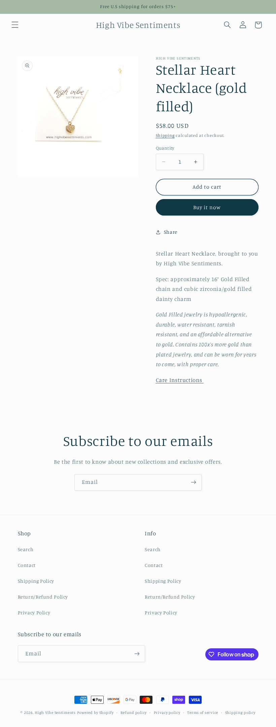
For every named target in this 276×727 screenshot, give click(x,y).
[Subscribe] (193, 482)
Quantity (165, 148)
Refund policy (133, 712)
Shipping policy (240, 712)
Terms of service (202, 712)
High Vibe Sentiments (55, 712)
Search (26, 549)
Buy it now (207, 207)
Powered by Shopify (95, 712)
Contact (27, 565)
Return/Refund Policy (43, 597)
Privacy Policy (34, 612)
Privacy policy (167, 712)
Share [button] (170, 232)
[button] (15, 25)
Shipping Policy (36, 581)
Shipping (165, 135)
